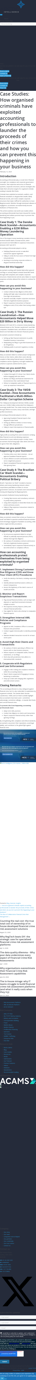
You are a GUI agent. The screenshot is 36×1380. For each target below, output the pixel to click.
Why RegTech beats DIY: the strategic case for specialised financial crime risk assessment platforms (17, 940)
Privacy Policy (16, 1370)
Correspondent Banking (11, 1020)
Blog (7, 903)
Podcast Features (9, 1063)
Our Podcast (8, 1061)
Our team (7, 1234)
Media (6, 1056)
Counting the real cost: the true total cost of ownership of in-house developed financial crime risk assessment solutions (17, 924)
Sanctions (7, 1032)
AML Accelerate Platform (11, 1005)
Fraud (5, 1023)
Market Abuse (8, 1025)
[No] (5, 1379)
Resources (7, 1054)
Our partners (8, 1239)
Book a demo (8, 1047)
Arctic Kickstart (8, 1007)
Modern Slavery (9, 1027)
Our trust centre (9, 1243)
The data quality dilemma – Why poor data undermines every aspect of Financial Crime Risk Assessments (17, 956)
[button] (18, 1309)
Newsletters (8, 1070)
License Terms (32, 1368)
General (12, 903)
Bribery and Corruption (11, 1018)
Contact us (7, 1245)
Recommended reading (11, 1072)
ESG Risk (6, 1041)
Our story (7, 1232)
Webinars (7, 1068)
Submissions (8, 1059)
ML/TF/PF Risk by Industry (12, 1016)
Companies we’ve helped (12, 1237)
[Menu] (1, 14)
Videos (6, 1065)
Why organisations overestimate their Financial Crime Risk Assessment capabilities (17, 971)
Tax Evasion (7, 1034)
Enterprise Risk (8, 1038)
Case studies (8, 1052)
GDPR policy (32, 1376)
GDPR (22, 1370)
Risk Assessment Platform (12, 1002)
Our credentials (8, 1241)
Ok (2, 1378)
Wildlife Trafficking (9, 1036)
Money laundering (6, 21)
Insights (18, 903)
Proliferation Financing (11, 1029)
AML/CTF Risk (8, 1014)
